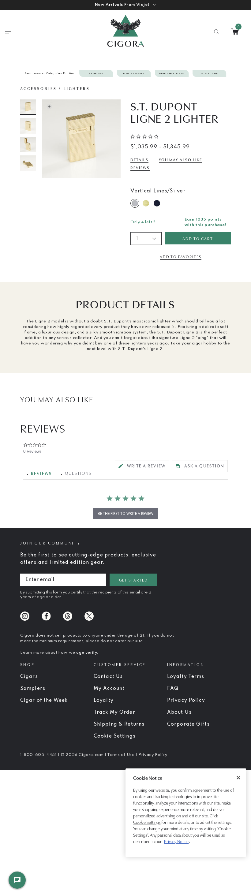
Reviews (140, 167)
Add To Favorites (180, 256)
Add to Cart (197, 238)
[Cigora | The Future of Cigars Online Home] (125, 31)
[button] (125, 5)
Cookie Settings (146, 822)
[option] (28, 107)
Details (139, 159)
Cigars (29, 676)
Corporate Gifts (188, 724)
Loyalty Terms (185, 676)
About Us (179, 712)
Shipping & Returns (119, 724)
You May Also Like (180, 159)
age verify (86, 653)
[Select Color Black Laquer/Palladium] (157, 203)
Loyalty (104, 700)
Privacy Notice (176, 841)
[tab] (142, 466)
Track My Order (114, 712)
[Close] (238, 777)
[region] (186, 812)
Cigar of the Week (44, 700)
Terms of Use (121, 755)
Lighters (77, 88)
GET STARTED (133, 579)
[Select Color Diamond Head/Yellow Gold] (146, 203)
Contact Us (108, 676)
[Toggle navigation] (8, 32)
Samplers (32, 688)
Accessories (38, 88)
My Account (109, 688)
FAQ (172, 688)
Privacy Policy (186, 700)
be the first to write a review (125, 513)
